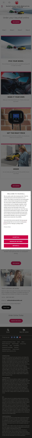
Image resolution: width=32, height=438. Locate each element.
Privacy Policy (7, 226)
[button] (16, 241)
